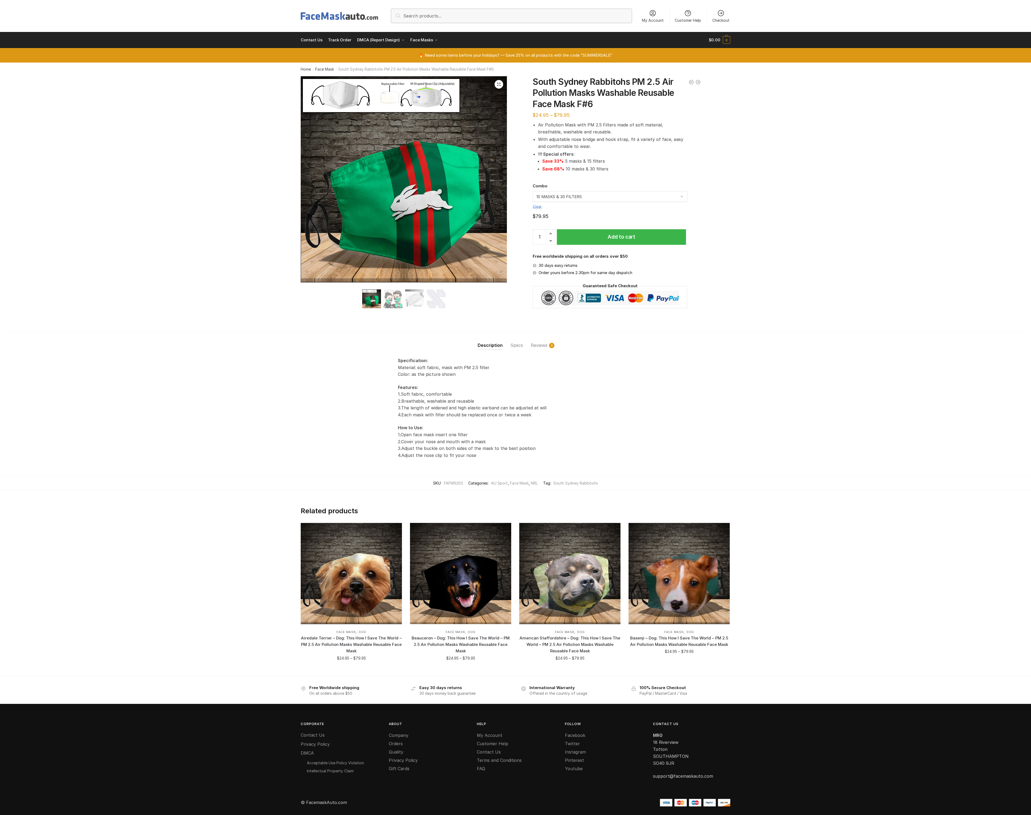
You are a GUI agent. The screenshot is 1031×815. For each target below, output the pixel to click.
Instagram (575, 752)
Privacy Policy (315, 744)
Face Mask (324, 69)
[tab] (490, 341)
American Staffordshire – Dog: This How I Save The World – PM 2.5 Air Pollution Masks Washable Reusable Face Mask (570, 644)
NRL (534, 483)
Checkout (720, 20)
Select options (351, 670)
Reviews (539, 345)
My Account (653, 20)
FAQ (481, 768)
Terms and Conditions (499, 760)
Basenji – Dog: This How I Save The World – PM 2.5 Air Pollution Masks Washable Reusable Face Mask (679, 641)
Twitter (572, 743)
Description (490, 345)
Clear (537, 206)
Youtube (574, 768)
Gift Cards (399, 768)
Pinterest (574, 760)
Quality (396, 752)
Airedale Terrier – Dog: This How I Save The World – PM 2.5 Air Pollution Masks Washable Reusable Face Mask (351, 644)
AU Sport (499, 483)
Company (398, 735)
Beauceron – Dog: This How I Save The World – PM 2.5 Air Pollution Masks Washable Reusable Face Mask (461, 644)
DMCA (307, 753)
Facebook (575, 735)
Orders (396, 743)
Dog (362, 632)
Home (306, 69)
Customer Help (688, 20)
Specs (516, 345)
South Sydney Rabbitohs (575, 483)
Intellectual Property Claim (330, 771)
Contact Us (313, 735)
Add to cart (621, 237)
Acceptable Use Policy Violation (335, 763)
